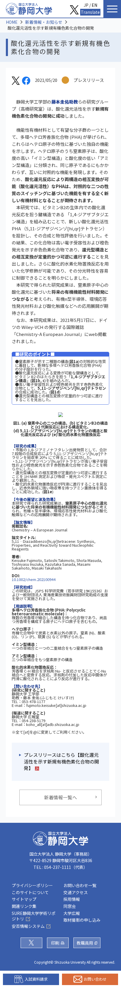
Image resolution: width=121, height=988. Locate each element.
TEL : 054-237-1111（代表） (60, 867)
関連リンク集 (24, 906)
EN (94, 5)
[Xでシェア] (16, 82)
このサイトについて (30, 892)
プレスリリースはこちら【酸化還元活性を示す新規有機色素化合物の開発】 (61, 761)
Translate (90, 12)
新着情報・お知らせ (43, 22)
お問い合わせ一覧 (79, 885)
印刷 (55, 943)
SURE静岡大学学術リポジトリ (34, 916)
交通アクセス (75, 892)
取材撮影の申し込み (81, 920)
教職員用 (85, 943)
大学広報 (71, 913)
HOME (12, 22)
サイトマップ (24, 899)
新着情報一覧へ (60, 797)
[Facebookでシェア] (26, 82)
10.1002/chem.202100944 (34, 579)
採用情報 (71, 899)
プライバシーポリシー (32, 885)
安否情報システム (28, 926)
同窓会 (69, 906)
